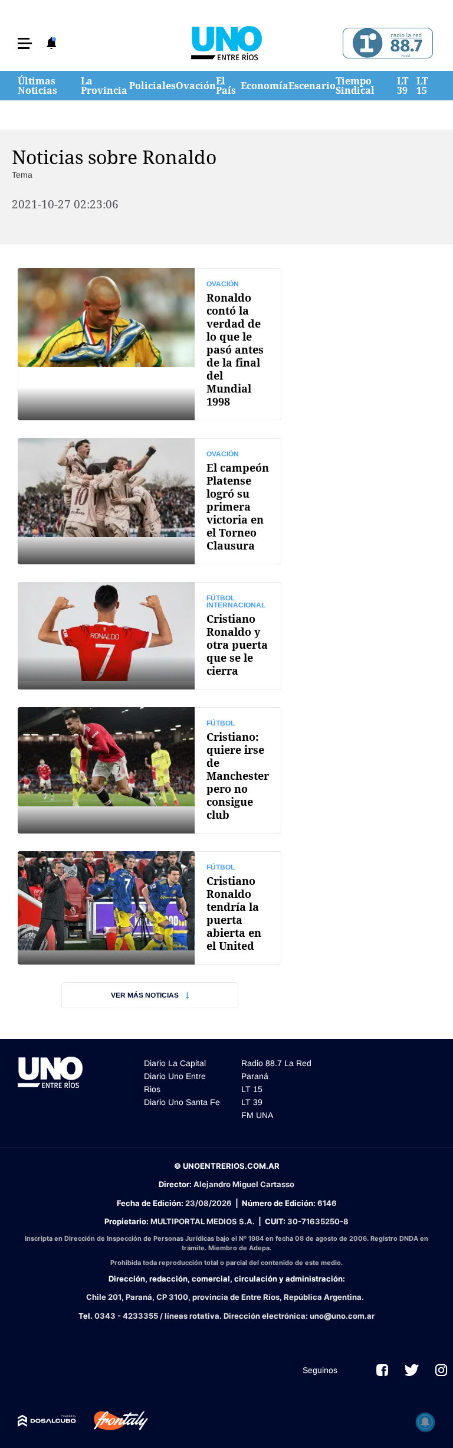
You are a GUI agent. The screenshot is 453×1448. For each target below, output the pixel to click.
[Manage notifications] (425, 1422)
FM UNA (257, 1115)
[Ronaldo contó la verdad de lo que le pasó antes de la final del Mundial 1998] (149, 344)
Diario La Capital (175, 1063)
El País (226, 85)
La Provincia (104, 85)
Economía (264, 85)
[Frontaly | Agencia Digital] (112, 1420)
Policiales (152, 85)
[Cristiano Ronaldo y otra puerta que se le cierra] (149, 636)
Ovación (196, 85)
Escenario (312, 85)
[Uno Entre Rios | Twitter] (412, 1370)
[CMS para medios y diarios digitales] (47, 1421)
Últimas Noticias (37, 85)
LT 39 (402, 85)
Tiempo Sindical (355, 85)
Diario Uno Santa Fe (182, 1102)
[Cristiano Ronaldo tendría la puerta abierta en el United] (149, 908)
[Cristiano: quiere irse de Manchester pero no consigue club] (149, 770)
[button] (25, 43)
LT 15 (422, 85)
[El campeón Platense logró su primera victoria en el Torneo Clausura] (149, 501)
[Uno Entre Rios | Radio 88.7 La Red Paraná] (386, 43)
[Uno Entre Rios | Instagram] (441, 1370)
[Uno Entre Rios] (226, 43)
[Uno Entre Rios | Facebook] (382, 1370)
